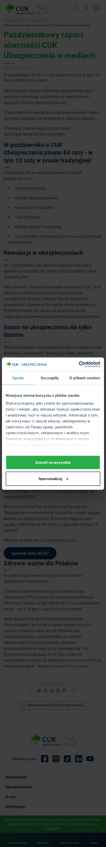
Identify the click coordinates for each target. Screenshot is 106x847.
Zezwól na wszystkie (53, 462)
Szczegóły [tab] (50, 378)
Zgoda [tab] (17, 378)
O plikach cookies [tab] (84, 378)
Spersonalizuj (50, 478)
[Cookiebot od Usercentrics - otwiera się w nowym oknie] (78, 364)
